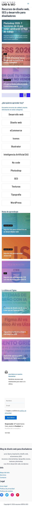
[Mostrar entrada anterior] (21, 95)
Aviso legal (3, 486)
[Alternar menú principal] (28, 4)
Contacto (3, 477)
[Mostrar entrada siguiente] (28, 95)
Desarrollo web (8, 225)
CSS (5, 53)
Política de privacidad (7, 489)
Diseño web (7, 80)
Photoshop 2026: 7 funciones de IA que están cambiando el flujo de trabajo (16, 27)
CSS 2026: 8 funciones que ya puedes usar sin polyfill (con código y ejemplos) (14, 60)
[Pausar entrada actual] (25, 95)
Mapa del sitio (5, 472)
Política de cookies (6, 491)
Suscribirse (11, 417)
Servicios (3, 475)
